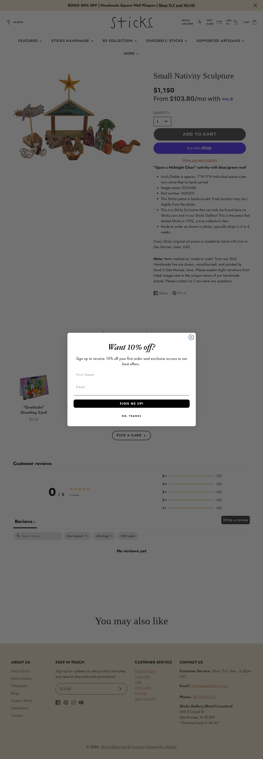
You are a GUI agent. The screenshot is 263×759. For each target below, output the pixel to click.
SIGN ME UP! (131, 403)
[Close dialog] (191, 337)
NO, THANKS (131, 416)
